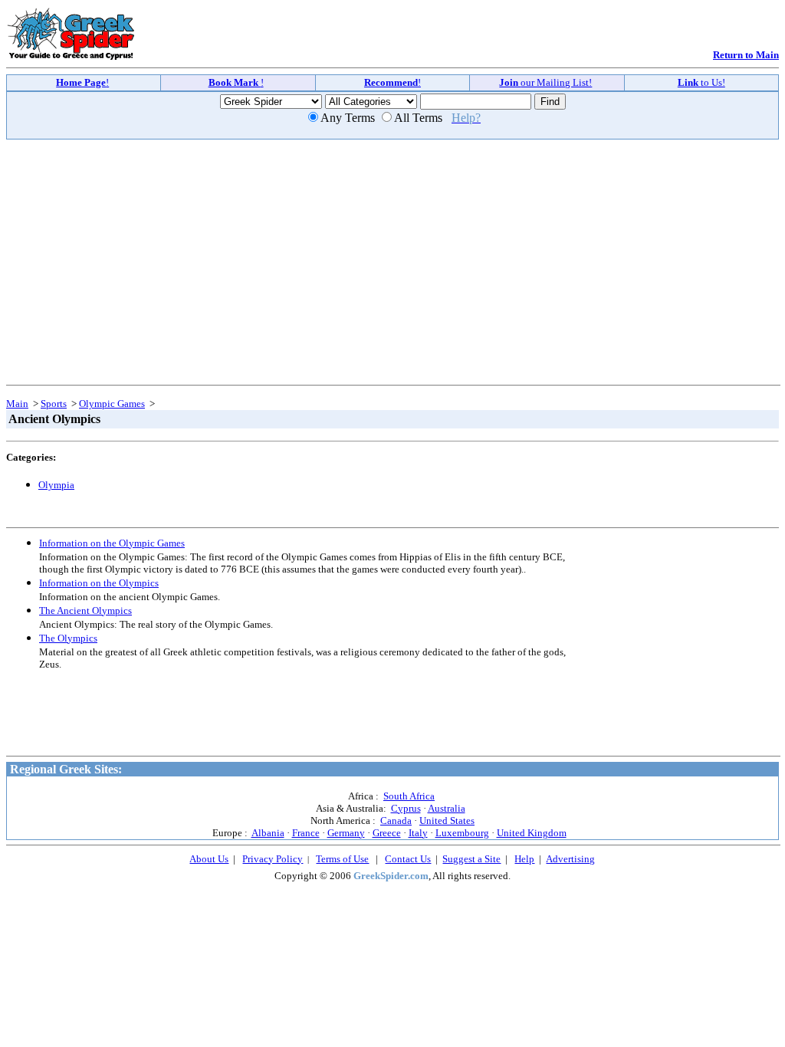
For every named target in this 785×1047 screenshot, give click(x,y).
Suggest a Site (471, 859)
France (306, 833)
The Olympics (68, 638)
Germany (346, 833)
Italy (418, 833)
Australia (446, 808)
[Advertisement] (140, 252)
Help (524, 859)
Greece (387, 833)
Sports (54, 403)
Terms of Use (342, 859)
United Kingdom (532, 833)
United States (447, 820)
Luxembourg (462, 833)
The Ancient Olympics (85, 610)
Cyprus (406, 808)
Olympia (56, 485)
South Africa (409, 796)
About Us (208, 859)
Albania (267, 833)
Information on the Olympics (99, 583)
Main (17, 403)
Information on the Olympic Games (112, 543)
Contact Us (408, 859)
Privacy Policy (272, 859)
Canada (396, 820)
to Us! (701, 82)
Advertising (570, 859)
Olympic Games (112, 403)
